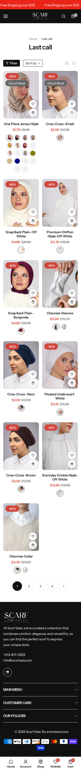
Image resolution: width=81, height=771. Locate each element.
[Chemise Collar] (21, 527)
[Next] (64, 586)
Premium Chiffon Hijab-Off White (60, 234)
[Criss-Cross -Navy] (21, 365)
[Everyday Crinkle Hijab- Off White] (60, 446)
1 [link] (17, 586)
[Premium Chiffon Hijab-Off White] (60, 203)
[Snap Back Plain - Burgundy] (21, 284)
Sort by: (31, 63)
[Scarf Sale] (40, 16)
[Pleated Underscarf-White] (60, 365)
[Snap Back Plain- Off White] (21, 203)
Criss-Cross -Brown (21, 475)
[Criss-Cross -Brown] (21, 446)
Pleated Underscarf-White (59, 396)
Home (33, 39)
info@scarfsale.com (17, 660)
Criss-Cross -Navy (21, 394)
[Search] (63, 16)
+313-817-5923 (14, 655)
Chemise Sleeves (60, 313)
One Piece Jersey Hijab (21, 124)
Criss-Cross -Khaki (60, 124)
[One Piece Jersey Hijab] (21, 95)
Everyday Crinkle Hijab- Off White (60, 477)
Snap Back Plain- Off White (21, 234)
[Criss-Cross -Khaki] (60, 95)
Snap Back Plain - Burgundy (21, 315)
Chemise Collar (21, 556)
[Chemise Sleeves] (60, 284)
